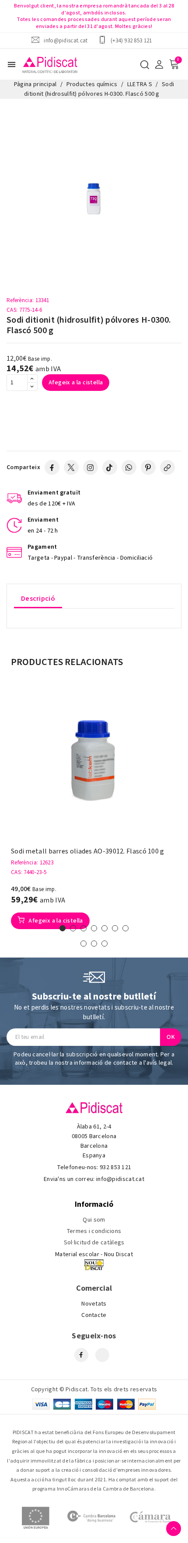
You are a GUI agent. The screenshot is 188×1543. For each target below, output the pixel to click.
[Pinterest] (148, 467)
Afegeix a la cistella (76, 382)
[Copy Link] (167, 467)
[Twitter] (71, 467)
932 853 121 (115, 1167)
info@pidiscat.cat (65, 40)
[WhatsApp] (129, 467)
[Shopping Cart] (174, 64)
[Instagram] (90, 467)
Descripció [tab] (38, 598)
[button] (62, 928)
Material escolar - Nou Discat (94, 1254)
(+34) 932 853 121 (131, 40)
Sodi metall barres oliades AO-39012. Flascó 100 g (87, 851)
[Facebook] (52, 467)
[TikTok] (109, 467)
